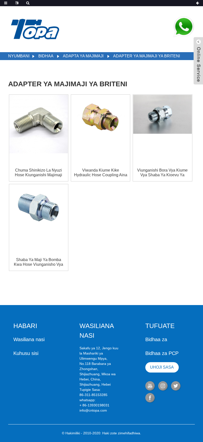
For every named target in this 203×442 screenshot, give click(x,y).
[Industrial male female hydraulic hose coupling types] (100, 115)
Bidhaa (45, 56)
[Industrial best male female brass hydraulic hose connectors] (162, 114)
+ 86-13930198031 (94, 405)
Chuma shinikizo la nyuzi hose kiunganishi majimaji (38, 172)
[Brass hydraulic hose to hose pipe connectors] (38, 205)
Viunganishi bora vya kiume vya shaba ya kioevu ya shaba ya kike (162, 172)
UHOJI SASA (162, 367)
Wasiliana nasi (29, 339)
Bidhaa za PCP (161, 353)
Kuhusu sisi (25, 353)
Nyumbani (18, 56)
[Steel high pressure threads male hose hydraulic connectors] (38, 124)
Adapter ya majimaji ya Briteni (146, 56)
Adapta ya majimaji (83, 56)
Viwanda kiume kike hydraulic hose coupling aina (100, 172)
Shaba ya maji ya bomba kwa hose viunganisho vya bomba (38, 262)
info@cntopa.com (93, 410)
